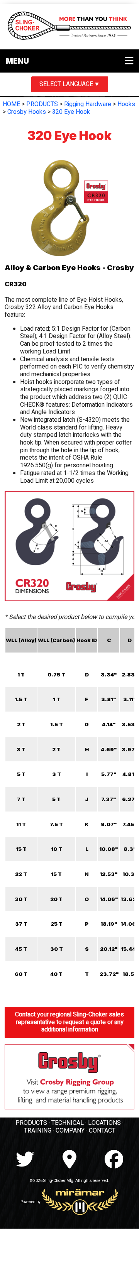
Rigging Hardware (87, 104)
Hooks (126, 104)
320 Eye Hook (71, 112)
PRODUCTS (42, 104)
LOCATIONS (104, 1123)
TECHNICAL (67, 1123)
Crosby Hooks (26, 112)
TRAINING (37, 1130)
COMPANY (70, 1130)
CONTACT (102, 1130)
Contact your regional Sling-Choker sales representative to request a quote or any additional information (69, 1022)
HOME (11, 104)
